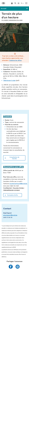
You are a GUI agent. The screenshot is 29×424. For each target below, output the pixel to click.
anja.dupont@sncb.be (10, 215)
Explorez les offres (15, 60)
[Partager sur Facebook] (11, 268)
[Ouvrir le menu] (26, 3)
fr (21, 3)
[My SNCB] (12, 3)
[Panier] (18, 3)
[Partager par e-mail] (18, 268)
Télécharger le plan (9, 80)
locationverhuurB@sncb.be (18, 183)
